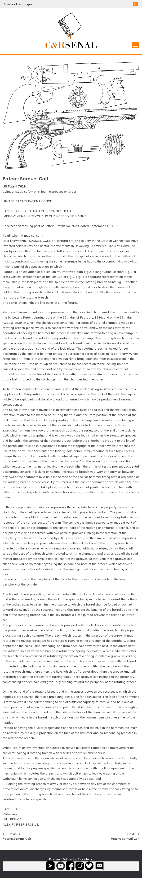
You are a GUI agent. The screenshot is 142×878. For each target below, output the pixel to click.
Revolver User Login (17, 4)
